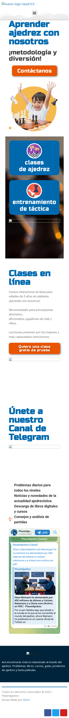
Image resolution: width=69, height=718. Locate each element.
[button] (35, 13)
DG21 (26, 699)
